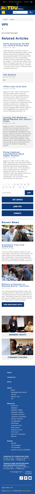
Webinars (14, 408)
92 (10, 187)
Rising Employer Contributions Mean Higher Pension (13, 154)
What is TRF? (15, 397)
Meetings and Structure (19, 392)
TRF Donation (15, 447)
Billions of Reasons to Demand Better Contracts (15, 285)
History (13, 394)
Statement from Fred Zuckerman (13, 246)
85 (14, 184)
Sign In (4, 2)
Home (5, 19)
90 (3, 187)
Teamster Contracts (18, 414)
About (9, 388)
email (11, 487)
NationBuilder (26, 491)
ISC (12, 399)
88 (24, 184)
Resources (11, 403)
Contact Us (27, 2)
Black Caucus (15, 427)
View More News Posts (13, 304)
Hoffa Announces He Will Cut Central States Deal (16, 45)
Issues (12, 19)
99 (23, 187)
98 (20, 187)
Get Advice (17, 199)
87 (21, 184)
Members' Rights (17, 410)
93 (13, 187)
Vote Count (15, 432)
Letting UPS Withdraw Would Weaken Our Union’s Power (17, 119)
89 (28, 184)
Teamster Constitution (18, 417)
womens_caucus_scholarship (20, 450)
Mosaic (9, 491)
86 (18, 184)
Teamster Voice (16, 425)
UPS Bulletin (9, 75)
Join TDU (17, 206)
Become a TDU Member (15, 2)
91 (6, 187)
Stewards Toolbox (17, 412)
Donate (17, 213)
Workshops (15, 423)
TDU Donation (16, 445)
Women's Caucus (16, 430)
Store (9, 382)
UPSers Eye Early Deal (14, 86)
